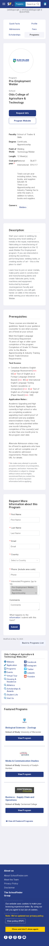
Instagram (31, 665)
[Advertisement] (24, 846)
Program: (13, 78)
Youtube (31, 676)
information (15, 617)
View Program (24, 738)
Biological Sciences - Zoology (20, 727)
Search (38, 4)
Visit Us (10, 698)
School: (12, 91)
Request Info (22, 113)
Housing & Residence (11, 680)
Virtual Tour (12, 676)
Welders (23, 207)
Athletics (11, 685)
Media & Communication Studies (22, 761)
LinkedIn (31, 673)
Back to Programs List (33, 643)
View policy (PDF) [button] (15, 921)
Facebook (31, 662)
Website (10, 662)
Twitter (30, 669)
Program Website (22, 121)
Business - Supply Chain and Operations (19, 798)
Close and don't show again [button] (25, 929)
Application (12, 665)
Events (10, 672)
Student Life (12, 695)
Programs (11, 669)
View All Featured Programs (19, 821)
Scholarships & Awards (13, 690)
